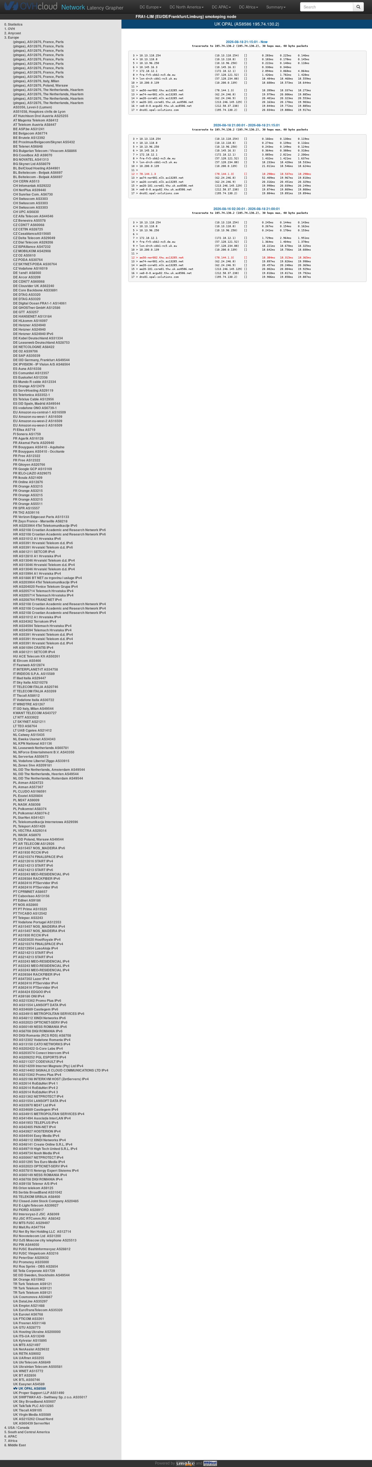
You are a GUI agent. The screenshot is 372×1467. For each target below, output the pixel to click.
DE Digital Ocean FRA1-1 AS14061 (40, 303)
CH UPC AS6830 (26, 211)
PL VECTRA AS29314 (30, 830)
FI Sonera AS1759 (27, 433)
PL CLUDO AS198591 (30, 791)
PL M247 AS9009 (26, 800)
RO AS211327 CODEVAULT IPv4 (38, 1061)
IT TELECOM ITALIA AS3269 (34, 691)
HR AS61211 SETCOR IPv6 (34, 551)
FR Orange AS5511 (28, 503)
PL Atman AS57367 (28, 786)
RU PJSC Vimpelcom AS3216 (36, 1253)
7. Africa (10, 1440)
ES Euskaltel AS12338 (30, 377)
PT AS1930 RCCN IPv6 (30, 852)
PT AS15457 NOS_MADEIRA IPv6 (39, 847)
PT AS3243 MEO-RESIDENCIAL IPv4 (41, 961)
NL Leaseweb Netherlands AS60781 (41, 747)
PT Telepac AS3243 (28, 917)
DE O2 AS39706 (25, 351)
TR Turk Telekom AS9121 (32, 1283)
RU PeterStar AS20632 (31, 1257)
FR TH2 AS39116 (26, 512)
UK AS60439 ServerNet (31, 1423)
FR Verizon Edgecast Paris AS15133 (41, 516)
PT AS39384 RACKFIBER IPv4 (36, 974)
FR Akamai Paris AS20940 (33, 442)
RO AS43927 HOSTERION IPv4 (37, 1131)
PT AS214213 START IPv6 (33, 865)
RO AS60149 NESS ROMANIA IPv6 (40, 1026)
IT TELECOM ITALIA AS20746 (35, 686)
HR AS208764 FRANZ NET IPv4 (37, 599)
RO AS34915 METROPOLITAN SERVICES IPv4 (48, 1113)
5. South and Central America (27, 1431)
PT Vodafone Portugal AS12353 (37, 922)
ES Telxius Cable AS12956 (33, 399)
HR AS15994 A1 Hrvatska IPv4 (37, 573)
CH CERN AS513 (26, 181)
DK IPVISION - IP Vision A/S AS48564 (41, 364)
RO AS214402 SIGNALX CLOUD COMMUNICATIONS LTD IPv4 (60, 1070)
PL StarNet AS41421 (29, 817)
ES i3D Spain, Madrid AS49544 (36, 403)
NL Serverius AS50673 (30, 756)
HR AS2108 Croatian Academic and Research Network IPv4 (59, 603)
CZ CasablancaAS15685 (32, 233)
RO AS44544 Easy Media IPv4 (36, 1135)
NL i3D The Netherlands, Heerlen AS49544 (46, 773)
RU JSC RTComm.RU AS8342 (36, 1218)
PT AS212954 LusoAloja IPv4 (35, 948)
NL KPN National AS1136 (32, 743)
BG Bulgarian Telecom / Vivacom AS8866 (45, 150)
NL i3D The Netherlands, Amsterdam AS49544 (49, 769)
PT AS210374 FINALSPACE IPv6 (38, 856)
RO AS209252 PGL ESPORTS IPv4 (39, 1057)
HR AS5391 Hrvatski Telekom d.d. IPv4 (43, 634)
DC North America (185, 7)
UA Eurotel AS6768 (28, 1314)
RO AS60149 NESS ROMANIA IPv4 (40, 1174)
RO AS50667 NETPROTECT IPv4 (38, 1157)
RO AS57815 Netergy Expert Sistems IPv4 (46, 1170)
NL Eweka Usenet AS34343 (34, 738)
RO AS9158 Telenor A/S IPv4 (35, 1183)
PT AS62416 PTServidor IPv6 (35, 882)
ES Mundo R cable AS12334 (34, 381)
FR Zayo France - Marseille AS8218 (40, 521)
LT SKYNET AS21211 (29, 721)
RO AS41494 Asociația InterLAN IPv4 (42, 1118)
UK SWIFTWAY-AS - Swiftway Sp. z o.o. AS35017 (50, 1397)
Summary (274, 7)
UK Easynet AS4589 (29, 1383)
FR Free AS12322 (26, 455)
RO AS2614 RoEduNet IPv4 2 (35, 1087)
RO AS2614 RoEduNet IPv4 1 (35, 1083)
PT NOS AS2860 (25, 904)
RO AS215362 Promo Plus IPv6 (37, 1000)
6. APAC (10, 1436)
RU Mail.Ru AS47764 (29, 1227)
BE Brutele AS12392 (29, 137)
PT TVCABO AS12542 (30, 913)
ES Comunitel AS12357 (31, 372)
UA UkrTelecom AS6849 (32, 1362)
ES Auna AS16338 (27, 368)
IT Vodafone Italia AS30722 (33, 699)
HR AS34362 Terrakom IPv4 (34, 621)
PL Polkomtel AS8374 (30, 808)
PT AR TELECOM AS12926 (33, 843)
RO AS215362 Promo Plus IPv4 (37, 1074)
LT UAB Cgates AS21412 (32, 730)
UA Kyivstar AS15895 (30, 1340)
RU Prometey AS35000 (31, 1261)
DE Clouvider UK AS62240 (33, 285)
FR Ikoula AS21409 (27, 477)
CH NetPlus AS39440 (29, 189)
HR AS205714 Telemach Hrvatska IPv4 (43, 590)
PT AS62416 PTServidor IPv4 (35, 983)
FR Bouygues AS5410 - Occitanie (39, 451)
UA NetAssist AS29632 (31, 1349)
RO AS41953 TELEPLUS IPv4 (35, 1122)
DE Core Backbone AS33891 (35, 290)
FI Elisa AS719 (24, 429)
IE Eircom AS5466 (27, 660)
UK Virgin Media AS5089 (32, 1414)
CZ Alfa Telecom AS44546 (33, 216)
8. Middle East (15, 1444)
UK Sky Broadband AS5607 (34, 1401)
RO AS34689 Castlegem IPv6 (35, 1009)
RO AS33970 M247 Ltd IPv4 (34, 1105)
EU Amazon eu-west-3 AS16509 (37, 425)
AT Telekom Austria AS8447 (34, 124)
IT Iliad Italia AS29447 (29, 677)
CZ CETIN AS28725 (28, 229)
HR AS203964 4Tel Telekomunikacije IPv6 (45, 525)
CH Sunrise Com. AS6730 (33, 194)
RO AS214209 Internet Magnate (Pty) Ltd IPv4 (48, 1065)
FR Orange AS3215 (28, 486)
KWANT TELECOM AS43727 (35, 712)
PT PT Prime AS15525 (30, 908)
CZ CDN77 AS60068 (28, 224)
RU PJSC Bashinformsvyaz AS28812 (42, 1248)
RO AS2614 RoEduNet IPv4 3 (35, 1091)
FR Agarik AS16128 (28, 438)
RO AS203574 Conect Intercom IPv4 (41, 1052)
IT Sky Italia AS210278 (30, 682)
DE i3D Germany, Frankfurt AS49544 (41, 359)
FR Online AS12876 (28, 481)
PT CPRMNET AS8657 (30, 891)
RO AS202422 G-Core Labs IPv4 (38, 1048)
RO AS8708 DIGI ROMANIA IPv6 (38, 1030)
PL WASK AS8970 (27, 834)
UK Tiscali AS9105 (27, 1410)
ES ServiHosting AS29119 (33, 390)
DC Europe (149, 7)
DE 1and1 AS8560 (27, 272)
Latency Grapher (92, 6)
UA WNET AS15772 (28, 1370)
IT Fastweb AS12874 (29, 664)
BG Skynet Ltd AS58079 (31, 163)
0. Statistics (13, 24)
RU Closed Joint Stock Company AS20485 (46, 1200)
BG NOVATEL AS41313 (31, 159)
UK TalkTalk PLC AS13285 (33, 1405)
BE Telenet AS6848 (28, 146)
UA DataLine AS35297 (30, 1301)
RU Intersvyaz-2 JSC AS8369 (36, 1214)
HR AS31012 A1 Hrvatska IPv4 (37, 616)
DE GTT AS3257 (26, 311)
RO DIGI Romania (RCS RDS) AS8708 (42, 1035)
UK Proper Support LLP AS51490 (38, 1392)
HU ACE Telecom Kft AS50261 (36, 656)
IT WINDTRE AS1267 (29, 704)
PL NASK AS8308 (27, 804)
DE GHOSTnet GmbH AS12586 (36, 307)
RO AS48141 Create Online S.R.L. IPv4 (42, 1144)
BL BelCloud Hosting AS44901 (36, 168)
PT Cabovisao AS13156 (31, 895)
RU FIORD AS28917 (28, 1209)
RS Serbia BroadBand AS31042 (37, 1192)
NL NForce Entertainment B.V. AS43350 (43, 752)
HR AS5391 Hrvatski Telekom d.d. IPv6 (43, 542)
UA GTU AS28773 (27, 1327)
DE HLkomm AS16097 (30, 320)
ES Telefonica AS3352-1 (31, 394)
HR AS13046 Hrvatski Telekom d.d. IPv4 (44, 560)
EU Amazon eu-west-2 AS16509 (37, 420)
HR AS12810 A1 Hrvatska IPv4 (37, 555)
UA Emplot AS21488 (29, 1305)
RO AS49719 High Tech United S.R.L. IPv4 (45, 1148)
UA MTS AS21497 (27, 1344)
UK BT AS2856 (24, 1375)
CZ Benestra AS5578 (29, 220)
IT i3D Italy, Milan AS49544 (33, 708)
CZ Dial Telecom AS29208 (33, 242)
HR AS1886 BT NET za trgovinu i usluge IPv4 (47, 577)
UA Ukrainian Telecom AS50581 (38, 1366)
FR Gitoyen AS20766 (29, 464)
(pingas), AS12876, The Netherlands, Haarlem (48, 89)
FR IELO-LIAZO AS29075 (32, 473)
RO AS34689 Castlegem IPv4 (35, 1109)
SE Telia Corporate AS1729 (34, 1270)
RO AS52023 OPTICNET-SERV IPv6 (40, 1022)
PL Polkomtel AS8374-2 (31, 813)
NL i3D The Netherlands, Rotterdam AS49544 (48, 778)
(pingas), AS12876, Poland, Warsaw (40, 85)
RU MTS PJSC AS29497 (31, 1222)
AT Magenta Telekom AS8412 (35, 120)
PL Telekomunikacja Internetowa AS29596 (45, 821)
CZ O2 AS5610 (24, 255)
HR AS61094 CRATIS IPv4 (33, 647)
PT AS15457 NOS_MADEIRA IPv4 (39, 926)
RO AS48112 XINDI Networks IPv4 (39, 1139)
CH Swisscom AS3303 (30, 198)
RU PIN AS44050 (26, 1244)
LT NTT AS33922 (26, 717)
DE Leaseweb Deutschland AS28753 (41, 342)
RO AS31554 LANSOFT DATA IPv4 (39, 1100)
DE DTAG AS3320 (27, 294)
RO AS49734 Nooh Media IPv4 (36, 1153)
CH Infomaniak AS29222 (32, 185)
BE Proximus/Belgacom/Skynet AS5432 (44, 141)
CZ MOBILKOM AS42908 (32, 250)
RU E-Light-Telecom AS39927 (36, 1205)
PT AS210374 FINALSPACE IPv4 (38, 943)
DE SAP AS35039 (26, 355)
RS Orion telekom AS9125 (33, 1187)
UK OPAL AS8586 (32, 1388)
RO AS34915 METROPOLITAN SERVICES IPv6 (48, 1013)
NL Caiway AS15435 (29, 734)
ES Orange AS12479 (29, 386)
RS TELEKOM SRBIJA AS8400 (36, 1196)
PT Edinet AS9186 (27, 900)
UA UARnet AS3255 (28, 1357)
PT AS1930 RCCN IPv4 (30, 935)
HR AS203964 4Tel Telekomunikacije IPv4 (45, 582)
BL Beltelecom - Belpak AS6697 (38, 172)
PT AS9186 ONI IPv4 (28, 996)
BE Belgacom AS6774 (30, 133)
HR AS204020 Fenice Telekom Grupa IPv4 (45, 586)
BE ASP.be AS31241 (29, 128)
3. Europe (11, 37)
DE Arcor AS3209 (27, 277)
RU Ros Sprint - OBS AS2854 (35, 1266)
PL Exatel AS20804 (28, 795)
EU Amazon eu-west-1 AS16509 (37, 416)
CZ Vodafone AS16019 (30, 268)
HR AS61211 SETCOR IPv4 (34, 651)
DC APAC (220, 7)
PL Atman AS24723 (28, 782)
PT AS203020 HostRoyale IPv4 (37, 939)
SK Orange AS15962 (29, 1279)
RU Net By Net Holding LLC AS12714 (42, 1231)
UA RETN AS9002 (27, 1353)
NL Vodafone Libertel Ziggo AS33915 (41, 760)
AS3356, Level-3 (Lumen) (32, 107)
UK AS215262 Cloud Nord (33, 1418)
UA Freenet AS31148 (29, 1322)
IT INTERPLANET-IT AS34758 (35, 669)
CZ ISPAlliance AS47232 (32, 246)
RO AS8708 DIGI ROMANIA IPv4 (38, 1179)
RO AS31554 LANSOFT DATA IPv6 (39, 1004)
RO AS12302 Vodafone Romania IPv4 (42, 1039)
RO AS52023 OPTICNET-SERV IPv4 (40, 1166)
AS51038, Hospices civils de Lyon (39, 111)
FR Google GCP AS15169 (32, 468)
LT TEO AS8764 (25, 725)
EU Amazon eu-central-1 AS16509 (39, 412)
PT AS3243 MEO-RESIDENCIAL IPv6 (41, 874)
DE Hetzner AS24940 (29, 324)
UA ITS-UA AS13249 (29, 1336)
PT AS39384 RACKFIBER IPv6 (36, 878)
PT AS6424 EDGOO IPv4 (32, 991)
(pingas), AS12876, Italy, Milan (36, 80)
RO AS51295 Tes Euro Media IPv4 (39, 1161)
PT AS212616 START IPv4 (33, 861)
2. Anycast (12, 33)
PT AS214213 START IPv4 (33, 952)
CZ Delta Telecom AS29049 (34, 237)
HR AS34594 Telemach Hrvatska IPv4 (42, 625)
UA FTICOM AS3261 (28, 1318)
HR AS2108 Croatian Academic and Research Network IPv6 (59, 529)
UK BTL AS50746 (26, 1379)
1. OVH (9, 28)
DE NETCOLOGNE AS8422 (33, 346)
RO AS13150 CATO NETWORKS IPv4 (41, 1044)
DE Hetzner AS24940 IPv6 (33, 333)
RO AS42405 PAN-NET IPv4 (34, 1126)
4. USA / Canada (16, 1427)
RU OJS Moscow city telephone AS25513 (45, 1240)
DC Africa (247, 7)
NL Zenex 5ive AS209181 (32, 765)
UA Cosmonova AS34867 (33, 1296)
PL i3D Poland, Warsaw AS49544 (38, 839)
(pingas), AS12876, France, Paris (38, 41)
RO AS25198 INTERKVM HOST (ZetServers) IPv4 (51, 1078)
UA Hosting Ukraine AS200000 (37, 1331)
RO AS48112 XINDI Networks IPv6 (39, 1017)
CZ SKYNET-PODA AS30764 (35, 263)
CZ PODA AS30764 (28, 259)
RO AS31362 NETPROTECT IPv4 (38, 1096)
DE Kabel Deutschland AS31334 (38, 338)
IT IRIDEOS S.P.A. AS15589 (34, 673)
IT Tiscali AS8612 (26, 695)
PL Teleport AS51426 (29, 826)
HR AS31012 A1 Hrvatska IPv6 (37, 538)
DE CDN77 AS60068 (29, 281)
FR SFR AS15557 (26, 508)
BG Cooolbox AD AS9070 (32, 155)
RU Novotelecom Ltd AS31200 (37, 1235)
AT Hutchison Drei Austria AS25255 (40, 115)
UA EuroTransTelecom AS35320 (38, 1309)
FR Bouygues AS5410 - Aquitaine (39, 447)
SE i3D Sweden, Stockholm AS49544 (41, 1275)
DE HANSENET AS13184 (32, 316)
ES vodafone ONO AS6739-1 (35, 407)
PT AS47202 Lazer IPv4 (31, 978)
